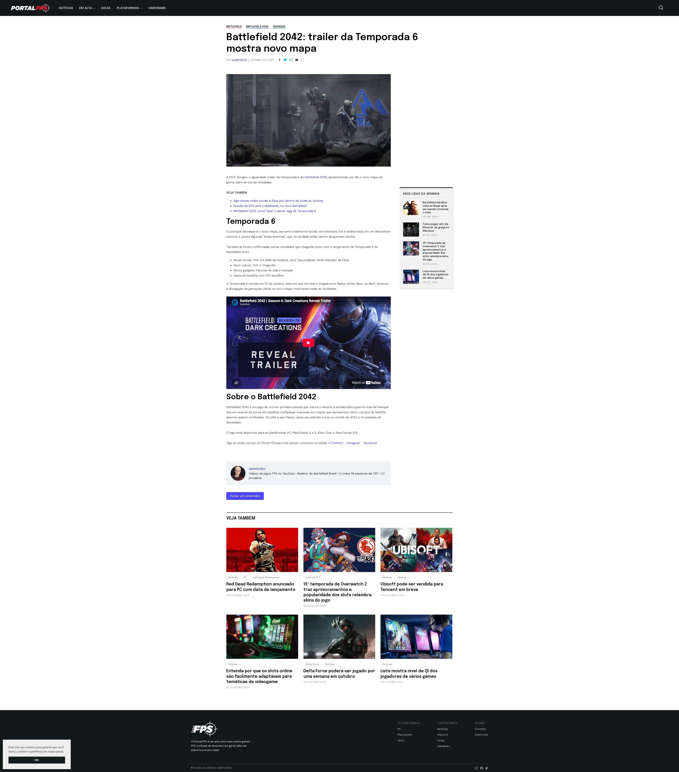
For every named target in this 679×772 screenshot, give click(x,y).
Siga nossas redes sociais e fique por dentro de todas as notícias (278, 201)
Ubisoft (402, 577)
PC (245, 577)
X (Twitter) (335, 443)
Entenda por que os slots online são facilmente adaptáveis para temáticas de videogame (259, 676)
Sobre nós (481, 734)
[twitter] (486, 768)
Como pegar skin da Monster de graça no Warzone (436, 227)
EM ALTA (85, 8)
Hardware (443, 746)
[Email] (296, 60)
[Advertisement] (426, 127)
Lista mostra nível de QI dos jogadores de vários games (435, 274)
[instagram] (475, 768)
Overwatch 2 (313, 577)
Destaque (279, 26)
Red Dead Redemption (266, 577)
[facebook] (480, 768)
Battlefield (234, 26)
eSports (442, 734)
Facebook (370, 443)
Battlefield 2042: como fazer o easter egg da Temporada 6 (274, 211)
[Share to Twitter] (285, 60)
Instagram (353, 443)
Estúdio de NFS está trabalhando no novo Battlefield (270, 206)
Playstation (405, 734)
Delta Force (312, 664)
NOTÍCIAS (66, 8)
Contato (480, 729)
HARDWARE (157, 8)
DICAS (106, 8)
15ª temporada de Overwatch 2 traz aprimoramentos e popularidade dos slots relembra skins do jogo (435, 251)
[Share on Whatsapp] (291, 60)
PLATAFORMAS (128, 8)
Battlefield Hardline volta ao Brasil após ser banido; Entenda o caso (435, 207)
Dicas (441, 740)
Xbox (401, 740)
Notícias (233, 577)
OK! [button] (36, 760)
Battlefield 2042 (257, 26)
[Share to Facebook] (279, 60)
